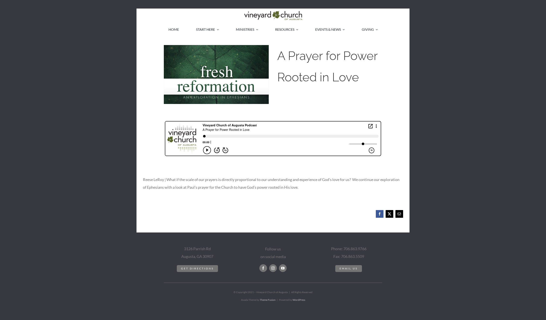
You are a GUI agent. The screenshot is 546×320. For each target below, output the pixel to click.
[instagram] (273, 268)
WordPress (299, 299)
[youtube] (283, 268)
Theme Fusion (268, 299)
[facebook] (263, 268)
